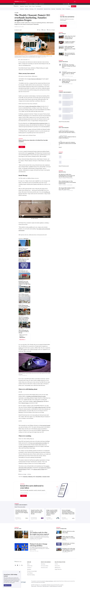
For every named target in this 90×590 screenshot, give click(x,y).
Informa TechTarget (49, 581)
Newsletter (29, 569)
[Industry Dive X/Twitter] (20, 565)
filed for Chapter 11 (26, 403)
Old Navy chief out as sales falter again (68, 532)
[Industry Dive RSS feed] (22, 565)
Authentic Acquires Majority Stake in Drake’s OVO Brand (67, 137)
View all (60, 86)
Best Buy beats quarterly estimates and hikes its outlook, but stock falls (67, 143)
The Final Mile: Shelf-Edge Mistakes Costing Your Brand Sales (69, 66)
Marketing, (30, 476)
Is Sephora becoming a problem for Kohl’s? (70, 42)
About (28, 563)
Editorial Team (29, 565)
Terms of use (39, 586)
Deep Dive (22, 6)
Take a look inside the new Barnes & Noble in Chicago (70, 54)
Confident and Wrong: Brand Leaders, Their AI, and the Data (68, 73)
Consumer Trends (46, 476)
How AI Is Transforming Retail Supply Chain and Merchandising (69, 81)
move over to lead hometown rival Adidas (38, 443)
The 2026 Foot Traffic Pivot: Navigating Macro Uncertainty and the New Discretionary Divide (67, 175)
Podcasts (26, 6)
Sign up (74, 6)
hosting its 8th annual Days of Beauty (33, 106)
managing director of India (38, 469)
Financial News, (39, 476)
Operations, (25, 476)
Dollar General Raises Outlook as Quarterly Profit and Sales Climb (66, 132)
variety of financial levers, (38, 401)
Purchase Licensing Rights (32, 571)
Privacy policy (33, 586)
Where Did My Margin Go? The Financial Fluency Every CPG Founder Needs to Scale (67, 182)
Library (30, 6)
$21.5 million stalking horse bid (38, 407)
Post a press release (65, 121)
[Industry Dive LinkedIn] (15, 565)
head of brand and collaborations (34, 78)
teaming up (21, 347)
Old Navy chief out (20, 1)
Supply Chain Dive (58, 569)
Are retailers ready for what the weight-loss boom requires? (39, 533)
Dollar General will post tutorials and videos (38, 123)
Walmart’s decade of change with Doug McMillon (38, 545)
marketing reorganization (28, 446)
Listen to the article (25, 59)
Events (33, 6)
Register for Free (8, 585)
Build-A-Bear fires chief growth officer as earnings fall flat (70, 37)
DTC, (34, 476)
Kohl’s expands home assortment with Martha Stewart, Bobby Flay (70, 48)
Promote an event (65, 165)
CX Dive (56, 563)
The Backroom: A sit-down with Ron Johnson (68, 544)
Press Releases (38, 6)
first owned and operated (45, 425)
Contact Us (29, 567)
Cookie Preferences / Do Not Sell (55, 586)
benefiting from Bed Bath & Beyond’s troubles (36, 396)
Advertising (43, 563)
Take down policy (45, 586)
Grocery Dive (57, 565)
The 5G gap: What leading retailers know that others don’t (67, 188)
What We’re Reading (31, 574)
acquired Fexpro (31, 153)
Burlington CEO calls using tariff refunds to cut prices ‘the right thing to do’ (68, 550)
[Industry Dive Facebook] (17, 565)
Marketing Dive (57, 567)
